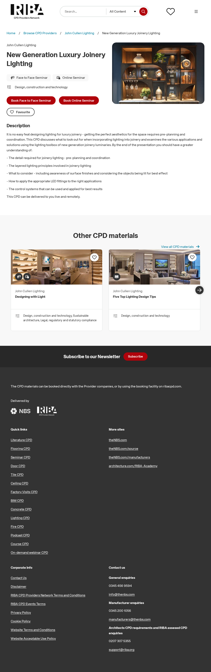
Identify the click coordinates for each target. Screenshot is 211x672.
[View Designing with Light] (56, 283)
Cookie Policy (20, 621)
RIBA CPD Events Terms (28, 604)
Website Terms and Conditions (33, 629)
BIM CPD (17, 500)
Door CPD (18, 466)
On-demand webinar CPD (29, 552)
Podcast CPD (20, 535)
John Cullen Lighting (79, 33)
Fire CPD (17, 526)
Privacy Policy (21, 612)
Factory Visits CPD (24, 492)
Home (11, 33)
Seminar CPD (20, 457)
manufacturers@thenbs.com (130, 619)
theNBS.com (118, 440)
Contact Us (19, 578)
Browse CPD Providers (40, 33)
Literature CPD (21, 440)
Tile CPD (17, 474)
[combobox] (123, 11)
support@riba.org (121, 649)
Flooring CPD (20, 448)
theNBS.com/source (123, 448)
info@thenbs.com (122, 594)
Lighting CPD (20, 518)
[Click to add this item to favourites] (94, 257)
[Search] (143, 11)
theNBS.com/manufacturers (129, 457)
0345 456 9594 (120, 585)
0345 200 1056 (120, 610)
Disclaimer (18, 586)
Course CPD (20, 544)
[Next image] (199, 290)
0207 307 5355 (120, 641)
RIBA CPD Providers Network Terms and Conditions (48, 595)
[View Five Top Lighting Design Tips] (154, 283)
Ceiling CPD (19, 483)
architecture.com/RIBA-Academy (133, 466)
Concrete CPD (21, 509)
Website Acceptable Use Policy (33, 638)
